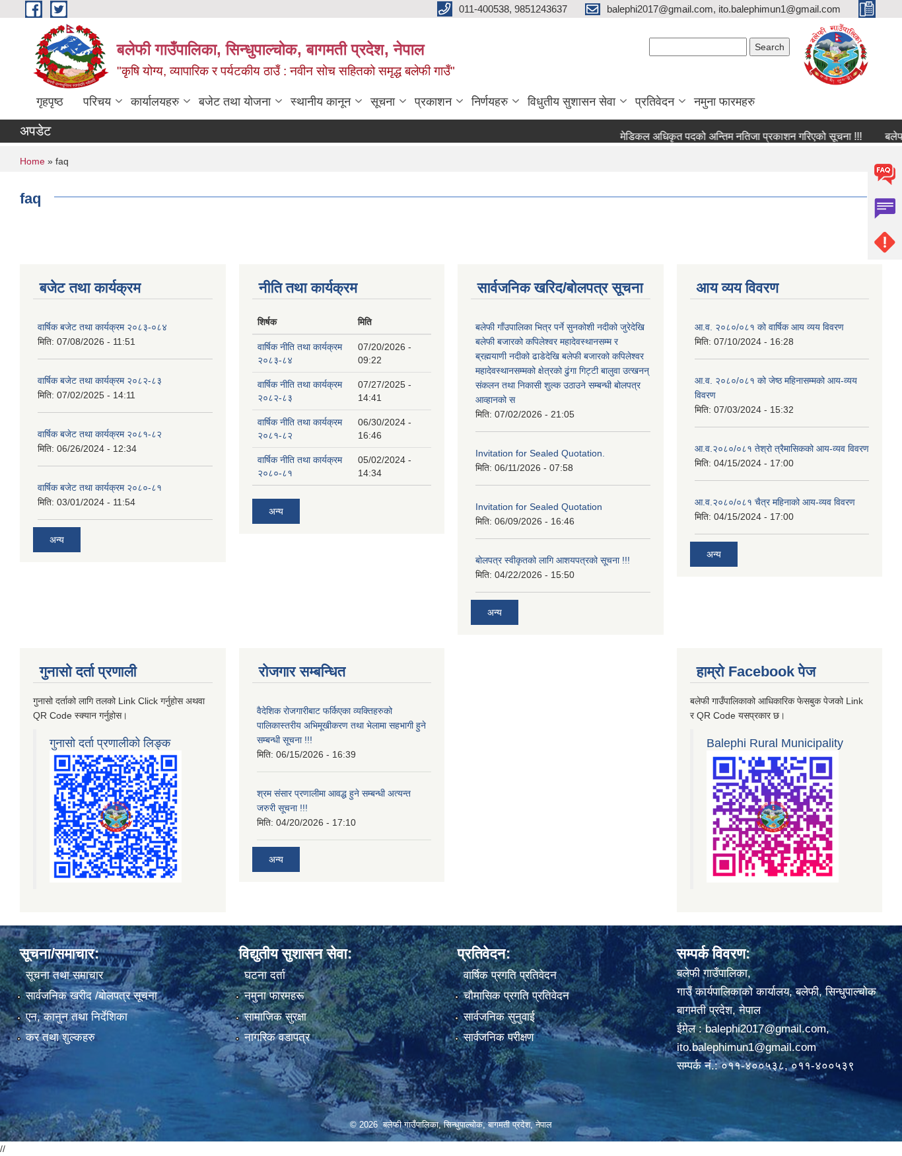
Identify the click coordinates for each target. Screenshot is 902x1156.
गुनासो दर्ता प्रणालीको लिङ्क (110, 743)
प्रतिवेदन (654, 101)
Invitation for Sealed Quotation (538, 506)
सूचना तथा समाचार (64, 975)
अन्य (57, 539)
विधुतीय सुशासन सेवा (571, 101)
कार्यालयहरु (155, 101)
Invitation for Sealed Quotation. (540, 453)
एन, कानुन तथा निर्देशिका (76, 1017)
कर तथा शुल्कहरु (60, 1037)
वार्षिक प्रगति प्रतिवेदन (510, 975)
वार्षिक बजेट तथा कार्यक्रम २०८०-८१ (100, 487)
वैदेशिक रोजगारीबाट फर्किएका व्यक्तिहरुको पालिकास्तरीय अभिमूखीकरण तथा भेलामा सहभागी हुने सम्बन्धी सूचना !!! (341, 725)
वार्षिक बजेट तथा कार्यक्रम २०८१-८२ (100, 434)
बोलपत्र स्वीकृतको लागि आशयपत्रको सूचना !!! (552, 560)
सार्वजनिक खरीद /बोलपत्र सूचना (91, 996)
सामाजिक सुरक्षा (275, 1017)
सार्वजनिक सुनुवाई (499, 1017)
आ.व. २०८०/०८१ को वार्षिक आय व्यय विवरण (769, 327)
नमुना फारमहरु (724, 101)
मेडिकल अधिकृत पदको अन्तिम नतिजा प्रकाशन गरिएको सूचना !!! (722, 136)
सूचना (382, 101)
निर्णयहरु (489, 101)
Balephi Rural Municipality (775, 743)
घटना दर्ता (264, 975)
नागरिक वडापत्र (277, 1037)
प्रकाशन (433, 101)
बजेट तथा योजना (235, 101)
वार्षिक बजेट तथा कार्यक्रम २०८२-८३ (100, 380)
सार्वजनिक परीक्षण (499, 1037)
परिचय (97, 101)
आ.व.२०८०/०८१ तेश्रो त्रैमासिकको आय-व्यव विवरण (782, 448)
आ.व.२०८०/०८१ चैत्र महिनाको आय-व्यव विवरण (775, 502)
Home (32, 161)
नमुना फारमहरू (274, 996)
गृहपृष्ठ (49, 101)
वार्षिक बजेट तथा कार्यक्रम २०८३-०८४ (102, 327)
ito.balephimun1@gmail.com (746, 1047)
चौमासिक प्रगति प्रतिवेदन (516, 996)
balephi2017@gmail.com (765, 1029)
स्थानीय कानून (321, 101)
